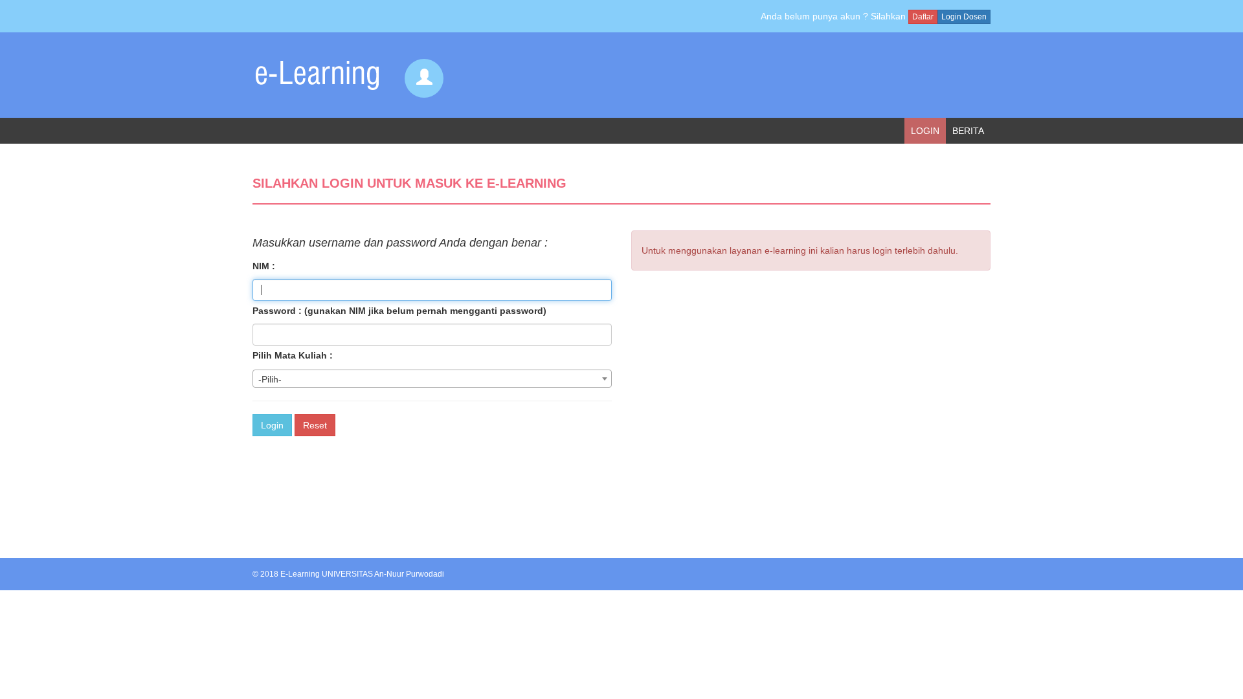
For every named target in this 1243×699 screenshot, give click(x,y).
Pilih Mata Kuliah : (292, 355)
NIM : (263, 266)
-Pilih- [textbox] (270, 379)
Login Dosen (964, 16)
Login (925, 131)
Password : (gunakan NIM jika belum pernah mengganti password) (399, 310)
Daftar (923, 16)
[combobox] (432, 379)
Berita (968, 131)
